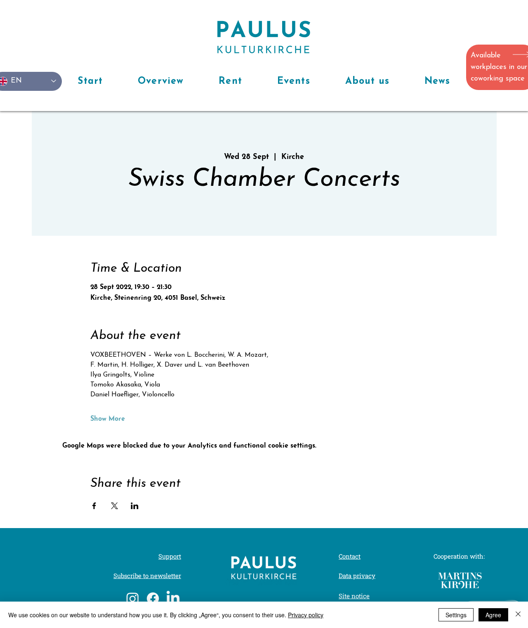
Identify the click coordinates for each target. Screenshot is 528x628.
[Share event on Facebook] (94, 505)
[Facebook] (153, 598)
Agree (493, 615)
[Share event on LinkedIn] (135, 505)
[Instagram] (133, 598)
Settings (456, 615)
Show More (107, 419)
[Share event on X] (114, 505)
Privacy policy (305, 615)
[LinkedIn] (173, 598)
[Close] (518, 614)
